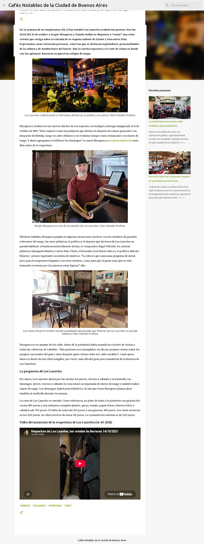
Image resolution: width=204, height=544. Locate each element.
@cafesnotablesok (120, 140)
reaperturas (55, 506)
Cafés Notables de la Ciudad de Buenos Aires (57, 5)
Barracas (25, 506)
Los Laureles (39, 506)
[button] (21, 19)
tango (68, 506)
